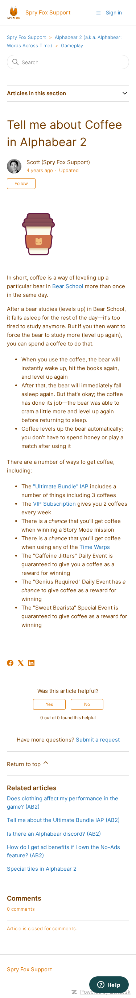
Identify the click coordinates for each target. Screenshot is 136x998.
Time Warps (94, 547)
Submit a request (98, 739)
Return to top (24, 764)
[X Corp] (20, 663)
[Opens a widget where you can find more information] (109, 985)
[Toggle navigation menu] (98, 12)
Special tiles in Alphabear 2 (42, 868)
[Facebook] (10, 663)
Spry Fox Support (26, 37)
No (87, 704)
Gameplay (72, 45)
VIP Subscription (54, 503)
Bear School (67, 286)
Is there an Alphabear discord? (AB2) (54, 833)
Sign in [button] (114, 12)
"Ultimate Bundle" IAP (60, 486)
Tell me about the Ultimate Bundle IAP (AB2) (63, 820)
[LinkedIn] (31, 663)
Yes (49, 704)
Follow (21, 183)
